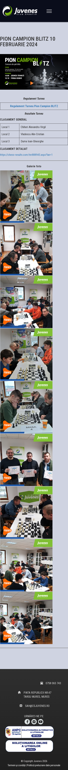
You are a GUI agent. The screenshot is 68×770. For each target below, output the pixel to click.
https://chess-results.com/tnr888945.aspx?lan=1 (26, 154)
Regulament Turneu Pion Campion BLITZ (34, 106)
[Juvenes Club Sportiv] (21, 11)
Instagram (34, 722)
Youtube (41, 722)
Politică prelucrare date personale (43, 765)
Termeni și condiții (17, 765)
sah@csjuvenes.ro (37, 706)
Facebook (27, 722)
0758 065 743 (53, 683)
